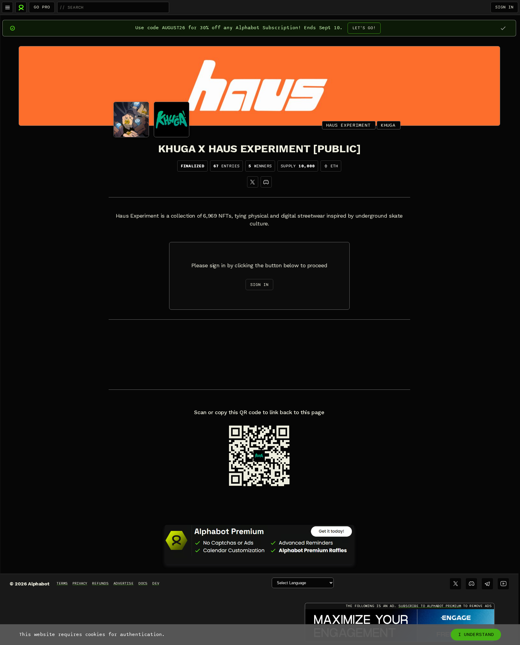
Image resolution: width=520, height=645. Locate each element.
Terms (62, 583)
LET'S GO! (364, 27)
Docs (142, 583)
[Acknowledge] (503, 28)
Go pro (42, 7)
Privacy (80, 583)
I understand (476, 634)
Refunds (100, 583)
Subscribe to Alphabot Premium (429, 606)
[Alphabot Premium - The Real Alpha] (259, 540)
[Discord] (266, 182)
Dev (155, 583)
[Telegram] (487, 583)
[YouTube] (503, 583)
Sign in (504, 7)
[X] (252, 182)
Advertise (123, 583)
